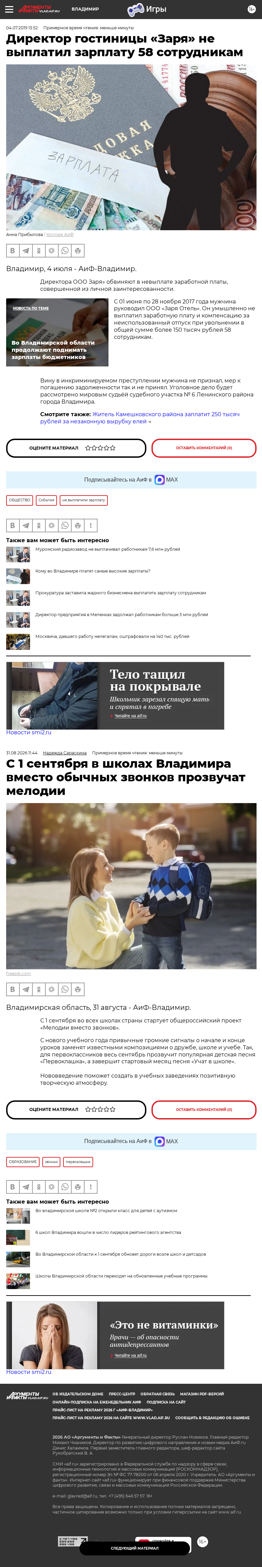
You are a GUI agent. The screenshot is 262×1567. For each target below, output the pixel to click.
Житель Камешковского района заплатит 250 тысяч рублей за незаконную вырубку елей (140, 418)
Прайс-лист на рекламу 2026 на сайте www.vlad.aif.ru (111, 1418)
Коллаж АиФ (60, 234)
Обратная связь (158, 1394)
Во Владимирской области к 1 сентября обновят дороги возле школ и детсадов (120, 1254)
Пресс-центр (122, 1394)
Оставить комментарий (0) (204, 448)
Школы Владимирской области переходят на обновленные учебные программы (121, 1276)
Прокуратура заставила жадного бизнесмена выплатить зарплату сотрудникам (120, 592)
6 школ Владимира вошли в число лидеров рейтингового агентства (108, 1232)
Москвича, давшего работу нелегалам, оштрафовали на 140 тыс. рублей (112, 636)
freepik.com (18, 973)
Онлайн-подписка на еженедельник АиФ (97, 1402)
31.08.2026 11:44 (22, 752)
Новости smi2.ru (29, 732)
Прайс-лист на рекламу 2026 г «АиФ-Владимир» (103, 1410)
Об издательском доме (78, 1394)
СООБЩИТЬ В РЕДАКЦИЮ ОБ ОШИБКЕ (212, 1418)
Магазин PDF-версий (202, 1394)
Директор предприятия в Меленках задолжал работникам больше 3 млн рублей (121, 614)
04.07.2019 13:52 (22, 27)
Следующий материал (135, 1548)
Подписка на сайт (166, 1402)
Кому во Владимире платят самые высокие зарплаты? (92, 571)
